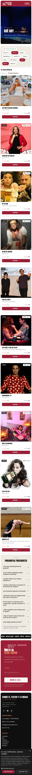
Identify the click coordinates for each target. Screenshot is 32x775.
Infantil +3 (17, 56)
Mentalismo (7, 56)
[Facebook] (3, 710)
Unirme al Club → (16, 680)
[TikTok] (11, 710)
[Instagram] (7, 710)
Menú (27, 3)
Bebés (25, 56)
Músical (13, 63)
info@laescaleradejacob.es (10, 724)
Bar (3, 738)
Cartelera (5, 736)
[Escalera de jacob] (7, 3)
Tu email (7, 668)
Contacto (5, 743)
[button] (16, 768)
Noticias (4, 745)
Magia (22, 52)
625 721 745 (5, 728)
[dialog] (16, 762)
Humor (14, 52)
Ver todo (6, 52)
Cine (22, 60)
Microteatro (14, 60)
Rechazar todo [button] (23, 771)
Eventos (4, 740)
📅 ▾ (10, 49)
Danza (5, 63)
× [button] (30, 750)
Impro (5, 60)
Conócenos (5, 742)
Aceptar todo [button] (8, 771)
